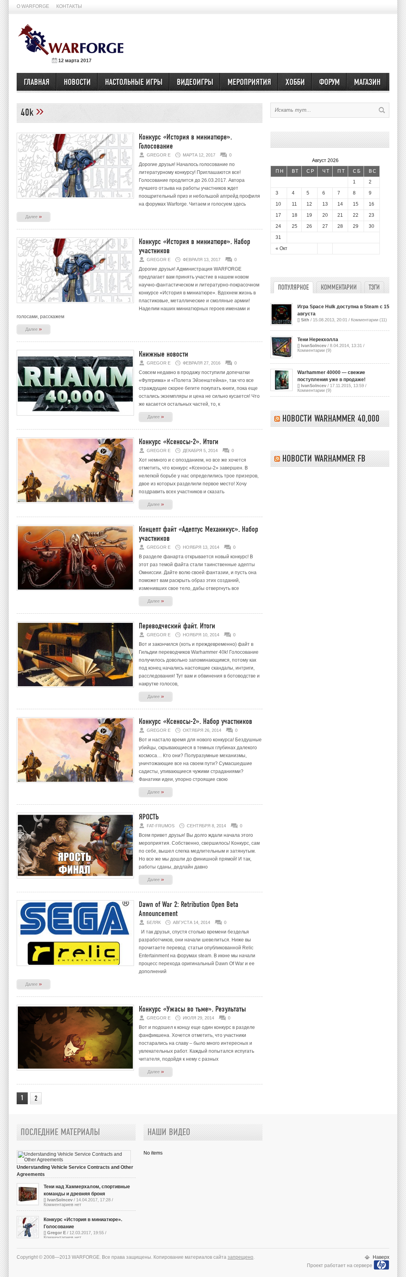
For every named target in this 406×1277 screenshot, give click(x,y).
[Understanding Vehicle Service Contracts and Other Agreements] (74, 1159)
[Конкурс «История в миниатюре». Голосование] (75, 201)
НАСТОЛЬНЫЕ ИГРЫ (134, 82)
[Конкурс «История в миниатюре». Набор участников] (75, 305)
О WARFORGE (33, 6)
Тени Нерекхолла (317, 339)
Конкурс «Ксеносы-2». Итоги (178, 442)
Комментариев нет (62, 1204)
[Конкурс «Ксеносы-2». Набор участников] (75, 785)
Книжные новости (163, 354)
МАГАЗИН (367, 82)
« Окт (281, 248)
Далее (33, 216)
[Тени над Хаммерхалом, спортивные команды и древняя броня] (28, 1203)
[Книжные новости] (75, 418)
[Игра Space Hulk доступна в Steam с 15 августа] (281, 323)
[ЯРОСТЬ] (75, 881)
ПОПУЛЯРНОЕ (293, 287)
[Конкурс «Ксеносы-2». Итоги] (75, 505)
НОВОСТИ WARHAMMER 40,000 (330, 419)
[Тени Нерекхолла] (281, 356)
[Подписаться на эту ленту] (277, 419)
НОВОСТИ (77, 82)
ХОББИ (295, 82)
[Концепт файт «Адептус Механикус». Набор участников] (75, 593)
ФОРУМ (329, 82)
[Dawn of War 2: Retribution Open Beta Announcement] (75, 968)
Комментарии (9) (314, 350)
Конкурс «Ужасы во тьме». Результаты (192, 1009)
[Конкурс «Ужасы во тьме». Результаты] (75, 1073)
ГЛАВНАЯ (37, 82)
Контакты (69, 6)
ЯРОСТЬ (149, 817)
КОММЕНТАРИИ (339, 287)
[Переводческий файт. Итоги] (75, 690)
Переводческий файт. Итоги (177, 626)
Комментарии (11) (369, 319)
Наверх (381, 1257)
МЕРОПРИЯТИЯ (249, 82)
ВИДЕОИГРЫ (195, 82)
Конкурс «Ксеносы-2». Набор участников (195, 722)
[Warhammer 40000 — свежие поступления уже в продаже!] (281, 389)
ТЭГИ (374, 287)
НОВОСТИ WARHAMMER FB (324, 459)
